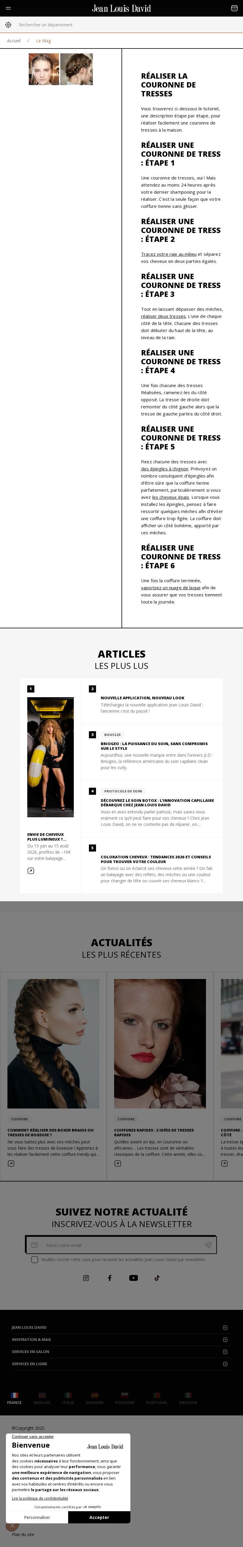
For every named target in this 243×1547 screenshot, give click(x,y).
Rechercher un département (46, 24)
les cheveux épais (170, 497)
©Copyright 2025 (28, 1428)
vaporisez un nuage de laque (171, 587)
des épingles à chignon (164, 469)
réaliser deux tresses (163, 316)
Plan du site (23, 1534)
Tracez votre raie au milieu (168, 254)
